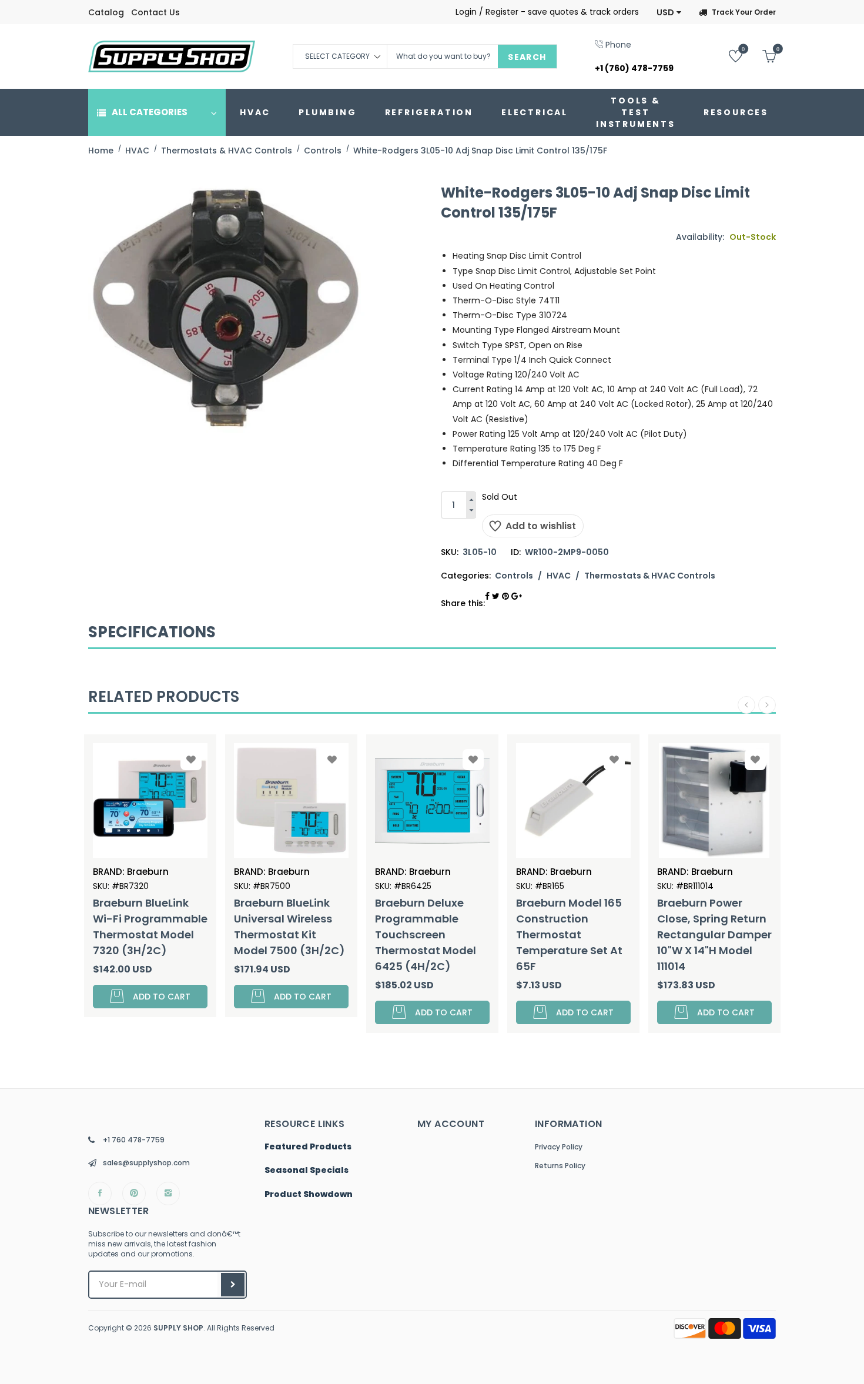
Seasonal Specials (306, 1170)
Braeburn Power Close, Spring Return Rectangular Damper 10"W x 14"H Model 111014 (585, 934)
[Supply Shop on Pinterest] (134, 1193)
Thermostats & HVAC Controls (649, 575)
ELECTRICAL (534, 112)
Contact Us (155, 12)
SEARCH (527, 57)
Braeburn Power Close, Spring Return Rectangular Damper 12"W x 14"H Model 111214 (726, 934)
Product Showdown (308, 1194)
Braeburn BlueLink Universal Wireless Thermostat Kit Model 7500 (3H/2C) (160, 926)
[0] (726, 55)
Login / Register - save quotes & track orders (547, 12)
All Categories (149, 112)
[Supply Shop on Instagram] (168, 1193)
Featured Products (307, 1147)
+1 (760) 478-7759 (634, 68)
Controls (514, 575)
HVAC (255, 112)
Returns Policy (560, 1166)
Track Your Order (744, 12)
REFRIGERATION (429, 112)
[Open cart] (760, 55)
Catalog (106, 12)
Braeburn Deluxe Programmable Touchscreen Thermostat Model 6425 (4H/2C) (296, 934)
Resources (736, 112)
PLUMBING (327, 112)
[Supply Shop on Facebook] (100, 1193)
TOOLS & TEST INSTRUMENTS (635, 112)
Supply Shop (178, 1328)
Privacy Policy (558, 1147)
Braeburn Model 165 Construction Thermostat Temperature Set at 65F (440, 934)
